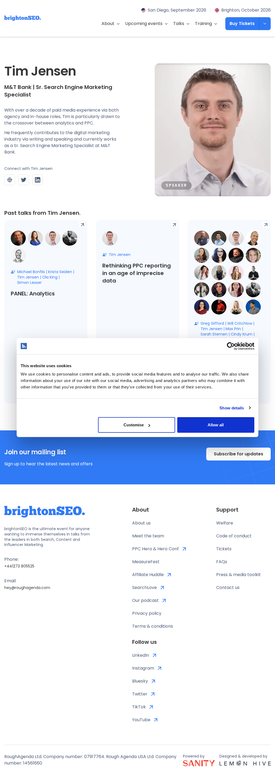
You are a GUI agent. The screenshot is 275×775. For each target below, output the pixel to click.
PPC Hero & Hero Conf (155, 549)
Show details (231, 407)
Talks (178, 23)
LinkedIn (140, 655)
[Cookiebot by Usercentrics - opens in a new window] (230, 346)
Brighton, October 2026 (246, 10)
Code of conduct (234, 536)
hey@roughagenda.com (27, 587)
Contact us (228, 587)
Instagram (143, 668)
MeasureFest (146, 562)
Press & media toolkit (238, 575)
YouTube (141, 720)
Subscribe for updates (238, 454)
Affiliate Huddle (148, 575)
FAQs (221, 562)
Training (203, 23)
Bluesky (140, 681)
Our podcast (145, 600)
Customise (134, 425)
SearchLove (144, 587)
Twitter (139, 694)
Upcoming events (143, 23)
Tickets (223, 549)
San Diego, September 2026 (177, 10)
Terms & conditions (152, 626)
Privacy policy (146, 613)
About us (141, 523)
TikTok (139, 707)
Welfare (224, 523)
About (108, 23)
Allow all (216, 425)
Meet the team (148, 536)
